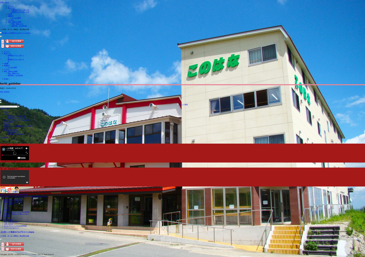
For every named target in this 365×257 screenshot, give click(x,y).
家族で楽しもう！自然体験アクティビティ (18, 126)
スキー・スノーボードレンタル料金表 (17, 120)
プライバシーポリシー (11, 228)
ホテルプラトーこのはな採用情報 (15, 226)
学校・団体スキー (17, 24)
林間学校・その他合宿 (19, 26)
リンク (6, 218)
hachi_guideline (5, 91)
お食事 (10, 14)
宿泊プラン (11, 8)
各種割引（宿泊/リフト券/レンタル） (16, 214)
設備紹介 (11, 16)
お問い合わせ (8, 224)
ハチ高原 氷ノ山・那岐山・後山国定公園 (14, 236)
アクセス (11, 20)
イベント (11, 6)
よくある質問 (16, 18)
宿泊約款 (7, 216)
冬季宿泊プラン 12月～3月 (20, 10)
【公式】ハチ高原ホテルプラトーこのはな (17, 232)
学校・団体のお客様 (14, 22)
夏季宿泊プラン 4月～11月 (20, 12)
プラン (6, 114)
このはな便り (8, 220)
